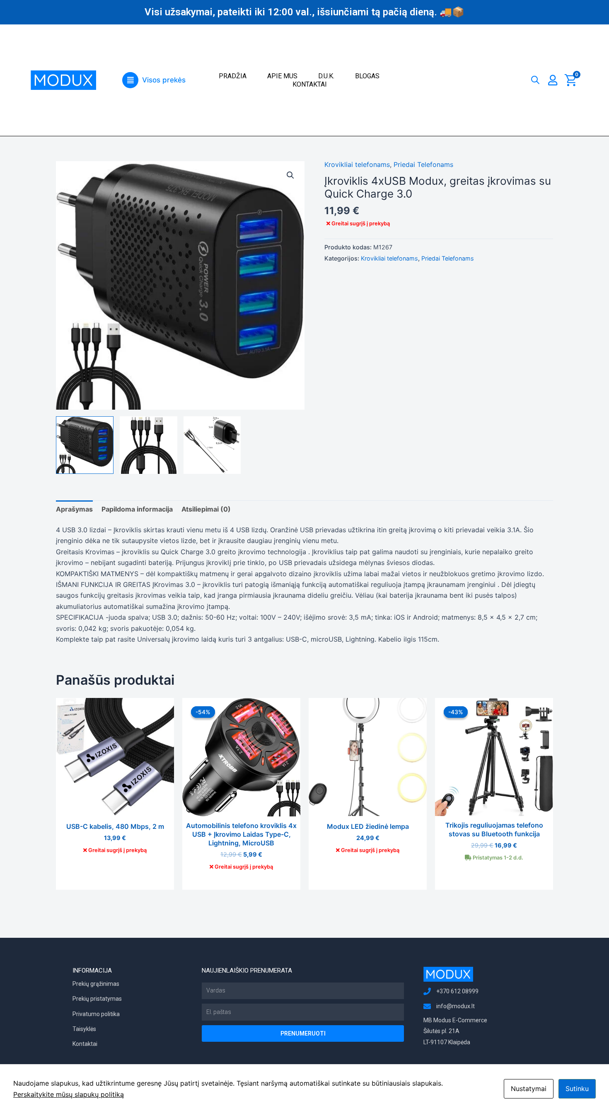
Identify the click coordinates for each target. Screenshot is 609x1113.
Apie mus (282, 76)
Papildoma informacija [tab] (137, 509)
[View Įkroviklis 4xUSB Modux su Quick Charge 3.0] (85, 445)
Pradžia (233, 76)
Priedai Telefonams (423, 164)
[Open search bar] (535, 78)
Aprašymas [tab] (74, 509)
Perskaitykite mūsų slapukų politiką (68, 1094)
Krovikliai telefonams (357, 164)
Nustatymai (528, 1088)
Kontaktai (309, 84)
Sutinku (577, 1088)
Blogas (367, 76)
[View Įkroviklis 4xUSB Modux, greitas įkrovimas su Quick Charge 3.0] (148, 445)
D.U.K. (326, 76)
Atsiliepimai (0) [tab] (206, 509)
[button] (154, 80)
